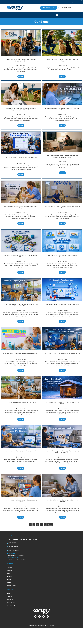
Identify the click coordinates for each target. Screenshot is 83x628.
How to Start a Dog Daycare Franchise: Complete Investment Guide (21, 60)
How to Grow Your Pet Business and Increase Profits (20, 451)
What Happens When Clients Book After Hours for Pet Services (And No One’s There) (62, 156)
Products (9, 567)
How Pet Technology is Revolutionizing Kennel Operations (62, 353)
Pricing (9, 582)
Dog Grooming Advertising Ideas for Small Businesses (62, 304)
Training (9, 579)
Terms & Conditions (12, 606)
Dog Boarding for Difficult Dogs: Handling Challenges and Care (62, 207)
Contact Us (67, 2)
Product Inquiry (11, 585)
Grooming (9, 576)
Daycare (9, 573)
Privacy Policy (11, 602)
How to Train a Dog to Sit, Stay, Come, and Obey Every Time (62, 60)
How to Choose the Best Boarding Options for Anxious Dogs (20, 207)
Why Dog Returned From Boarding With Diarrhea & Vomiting (62, 500)
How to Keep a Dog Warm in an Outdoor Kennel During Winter (62, 402)
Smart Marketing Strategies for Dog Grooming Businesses (20, 353)
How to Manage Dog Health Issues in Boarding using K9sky (21, 500)
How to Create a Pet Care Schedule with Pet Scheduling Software (62, 109)
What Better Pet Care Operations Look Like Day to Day (21, 157)
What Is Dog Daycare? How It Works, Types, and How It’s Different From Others (21, 305)
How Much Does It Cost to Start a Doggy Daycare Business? (62, 256)
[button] (57, 14)
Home (55, 2)
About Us (60, 2)
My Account (74, 2)
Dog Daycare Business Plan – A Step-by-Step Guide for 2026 (21, 256)
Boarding (9, 570)
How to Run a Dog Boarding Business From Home (21, 402)
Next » (50, 525)
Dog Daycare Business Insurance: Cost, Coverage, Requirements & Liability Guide (21, 109)
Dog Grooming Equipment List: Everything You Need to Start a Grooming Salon (62, 451)
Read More (20, 76)
